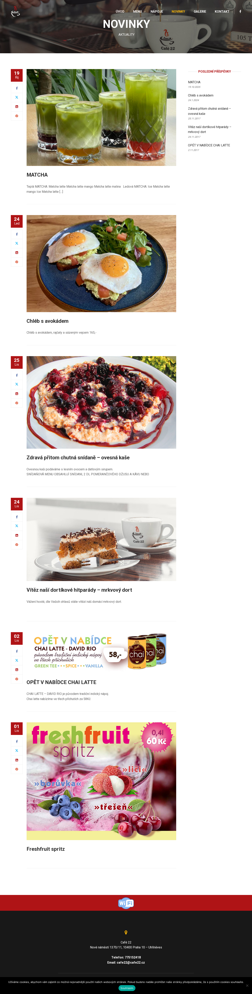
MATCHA (37, 175)
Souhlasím (126, 988)
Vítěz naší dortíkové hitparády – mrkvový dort (79, 590)
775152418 (133, 957)
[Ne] (247, 985)
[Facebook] (17, 88)
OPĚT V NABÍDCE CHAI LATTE (61, 682)
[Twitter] (16, 97)
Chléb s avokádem (48, 321)
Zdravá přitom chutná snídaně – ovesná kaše (78, 457)
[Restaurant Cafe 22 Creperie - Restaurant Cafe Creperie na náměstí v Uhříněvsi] (16, 11)
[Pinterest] (16, 116)
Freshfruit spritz (46, 849)
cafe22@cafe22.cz (131, 962)
